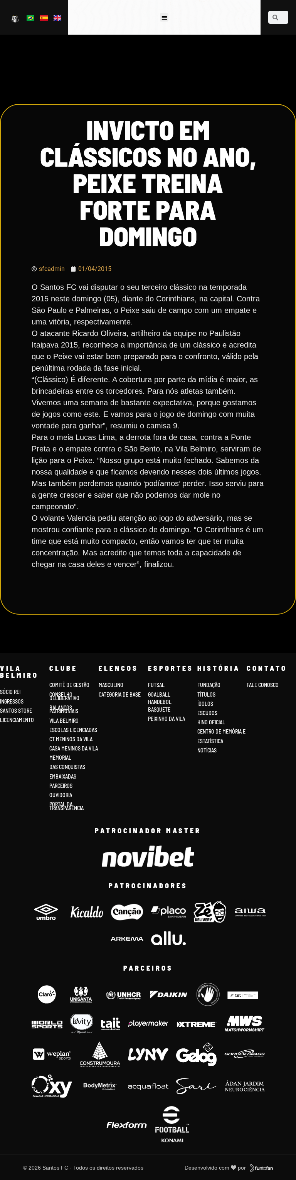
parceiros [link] (60, 785)
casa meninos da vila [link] (73, 748)
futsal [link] (156, 685)
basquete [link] (159, 709)
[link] (16, 18)
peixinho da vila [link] (166, 718)
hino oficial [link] (211, 722)
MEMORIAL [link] (60, 757)
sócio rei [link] (10, 692)
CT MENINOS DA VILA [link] (70, 739)
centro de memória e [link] (221, 731)
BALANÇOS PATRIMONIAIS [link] (63, 709)
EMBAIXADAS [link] (62, 776)
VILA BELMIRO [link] (64, 720)
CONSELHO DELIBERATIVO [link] (64, 696)
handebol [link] (160, 702)
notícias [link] (207, 750)
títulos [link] (206, 694)
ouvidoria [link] (60, 795)
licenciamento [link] (17, 720)
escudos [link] (207, 713)
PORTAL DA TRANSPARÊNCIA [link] (66, 806)
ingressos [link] (12, 701)
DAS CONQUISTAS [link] (67, 767)
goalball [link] (159, 694)
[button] (164, 17)
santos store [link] (16, 710)
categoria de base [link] (120, 694)
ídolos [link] (205, 703)
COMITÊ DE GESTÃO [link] (69, 685)
